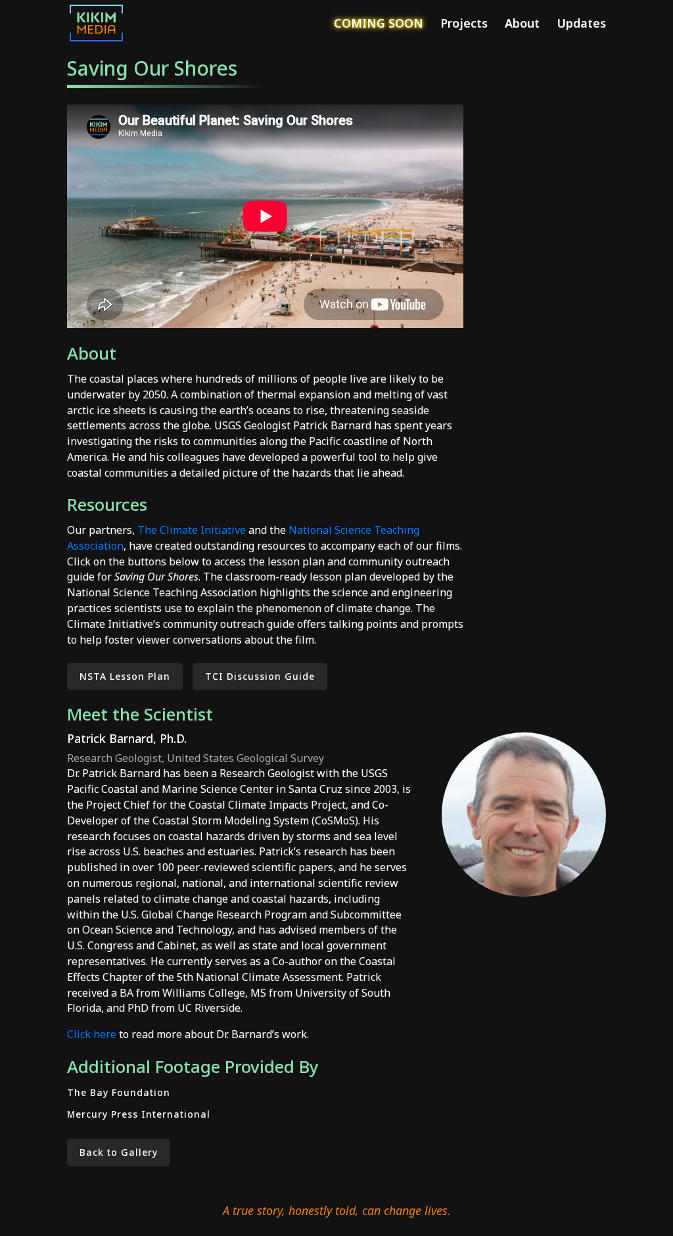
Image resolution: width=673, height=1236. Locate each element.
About (522, 24)
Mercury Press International (138, 1114)
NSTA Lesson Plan (125, 676)
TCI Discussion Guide (260, 676)
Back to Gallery (119, 1152)
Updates (581, 24)
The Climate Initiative (191, 530)
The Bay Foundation (118, 1092)
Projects (464, 24)
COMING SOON (378, 24)
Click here (91, 1034)
